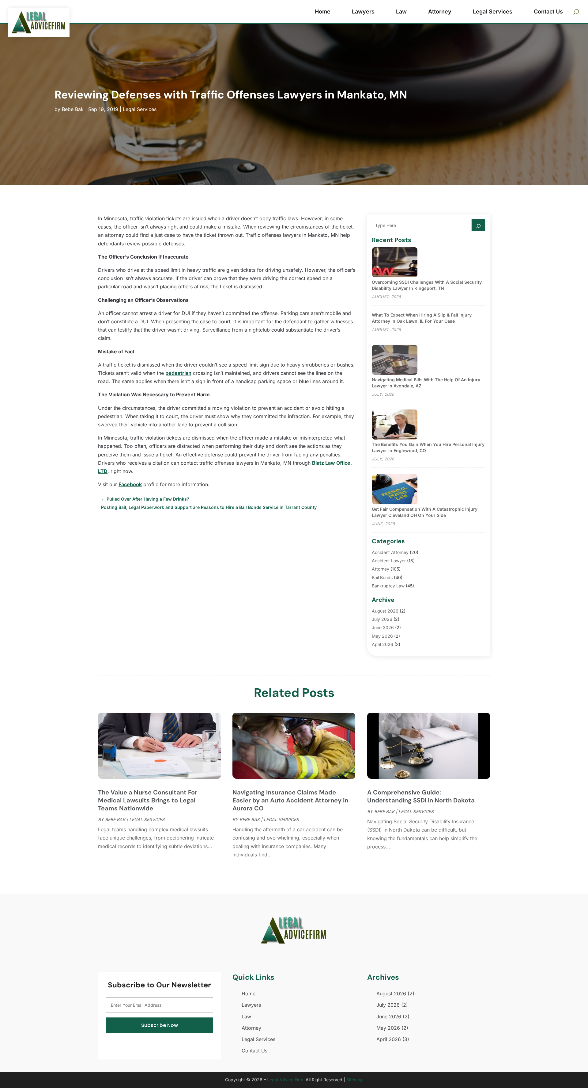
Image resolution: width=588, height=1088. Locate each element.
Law (401, 11)
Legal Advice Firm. (285, 1079)
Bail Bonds (382, 577)
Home (322, 11)
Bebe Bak (73, 109)
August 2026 (385, 610)
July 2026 (382, 619)
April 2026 (382, 644)
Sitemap (354, 1079)
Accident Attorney (390, 552)
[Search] (478, 225)
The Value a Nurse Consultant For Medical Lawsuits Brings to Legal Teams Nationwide (147, 800)
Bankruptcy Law (388, 585)
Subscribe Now (159, 1025)
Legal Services (492, 11)
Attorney (439, 11)
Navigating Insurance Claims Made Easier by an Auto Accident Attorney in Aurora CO (290, 800)
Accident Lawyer (389, 560)
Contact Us (548, 11)
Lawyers (363, 11)
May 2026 (382, 636)
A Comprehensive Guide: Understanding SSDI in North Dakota (421, 796)
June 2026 (383, 627)
